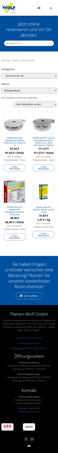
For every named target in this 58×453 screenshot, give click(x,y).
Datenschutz (22, 337)
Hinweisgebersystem (29, 343)
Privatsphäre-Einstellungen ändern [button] (29, 348)
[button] (39, 8)
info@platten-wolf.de (29, 411)
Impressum (36, 337)
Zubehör (16, 60)
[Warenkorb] (51, 8)
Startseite (5, 60)
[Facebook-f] (26, 439)
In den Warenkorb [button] (14, 167)
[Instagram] (32, 439)
